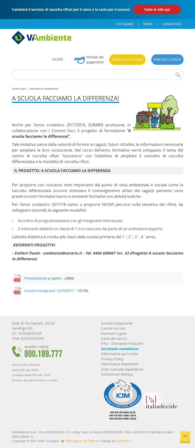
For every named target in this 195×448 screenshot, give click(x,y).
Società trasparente (116, 323)
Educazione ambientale (44, 88)
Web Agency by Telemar (82, 441)
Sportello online (127, 59)
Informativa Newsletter (120, 363)
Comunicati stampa (117, 374)
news (148, 24)
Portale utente (167, 59)
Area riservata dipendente (122, 369)
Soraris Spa (18, 88)
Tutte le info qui (157, 9)
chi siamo (125, 24)
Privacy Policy (112, 358)
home (57, 59)
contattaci (172, 24)
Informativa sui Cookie (119, 353)
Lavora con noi (113, 328)
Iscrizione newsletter (120, 348)
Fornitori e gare (113, 333)
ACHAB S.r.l (124, 441)
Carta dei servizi (114, 338)
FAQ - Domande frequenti (122, 343)
